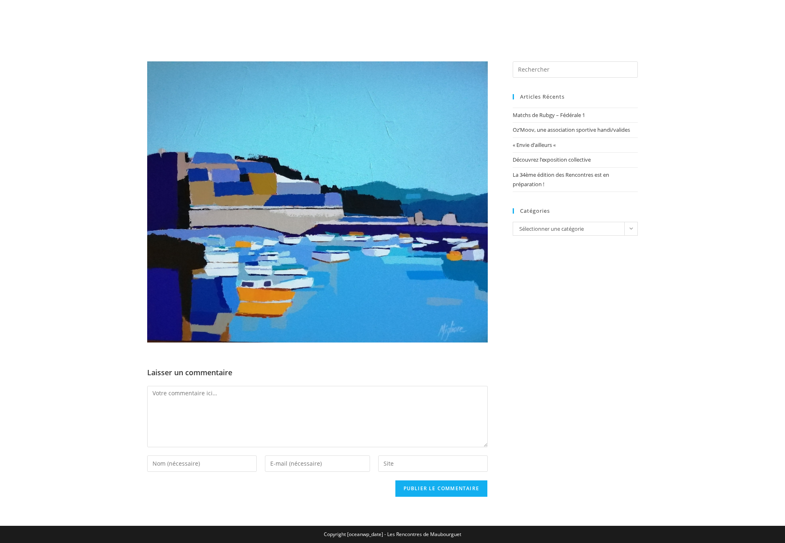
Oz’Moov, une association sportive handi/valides (571, 129)
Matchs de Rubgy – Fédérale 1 (549, 115)
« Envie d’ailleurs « (535, 145)
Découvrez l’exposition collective (552, 159)
